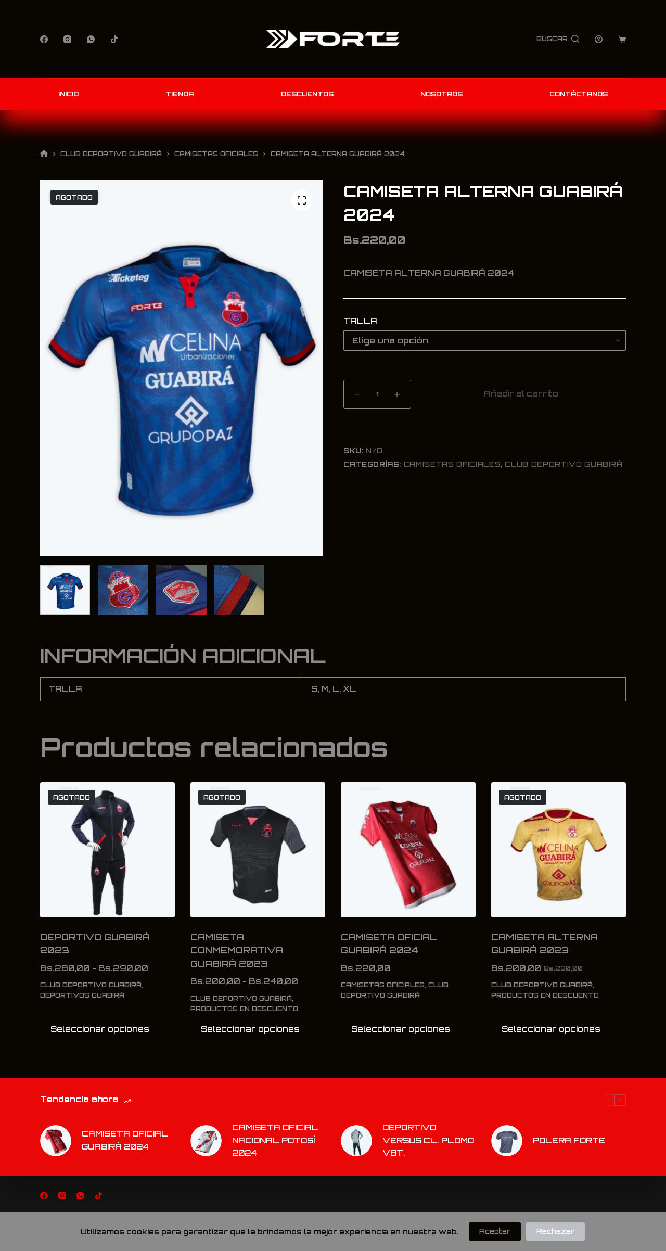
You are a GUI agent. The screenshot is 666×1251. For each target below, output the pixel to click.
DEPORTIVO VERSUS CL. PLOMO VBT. (428, 1140)
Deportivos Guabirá (82, 995)
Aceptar (494, 1231)
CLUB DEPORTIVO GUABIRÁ (563, 464)
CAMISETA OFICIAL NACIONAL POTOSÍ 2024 (275, 1140)
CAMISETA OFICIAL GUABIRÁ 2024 (125, 1140)
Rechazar (555, 1231)
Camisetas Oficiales (452, 464)
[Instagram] (67, 39)
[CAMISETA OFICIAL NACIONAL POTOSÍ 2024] (206, 1140)
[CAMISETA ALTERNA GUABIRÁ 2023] (558, 849)
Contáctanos (578, 94)
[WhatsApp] (91, 39)
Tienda (179, 94)
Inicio (68, 94)
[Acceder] (599, 39)
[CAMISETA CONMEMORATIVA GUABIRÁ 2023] (257, 849)
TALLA (360, 321)
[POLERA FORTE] (506, 1140)
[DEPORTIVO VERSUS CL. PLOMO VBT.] (356, 1140)
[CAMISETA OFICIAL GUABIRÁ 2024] (408, 849)
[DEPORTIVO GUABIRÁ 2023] (107, 849)
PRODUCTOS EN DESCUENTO (244, 1009)
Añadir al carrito (521, 394)
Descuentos (307, 94)
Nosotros (441, 94)
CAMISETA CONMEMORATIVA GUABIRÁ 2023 (236, 950)
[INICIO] (44, 154)
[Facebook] (44, 39)
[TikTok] (114, 39)
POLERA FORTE (569, 1140)
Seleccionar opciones (99, 1029)
